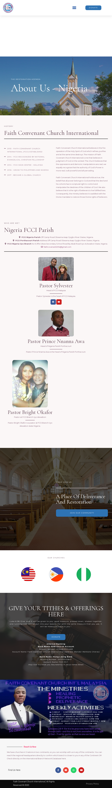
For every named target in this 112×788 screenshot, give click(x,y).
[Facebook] (53, 302)
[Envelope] (66, 770)
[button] (74, 8)
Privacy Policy (92, 784)
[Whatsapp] (73, 770)
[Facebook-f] (58, 770)
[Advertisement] (56, 36)
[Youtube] (59, 302)
